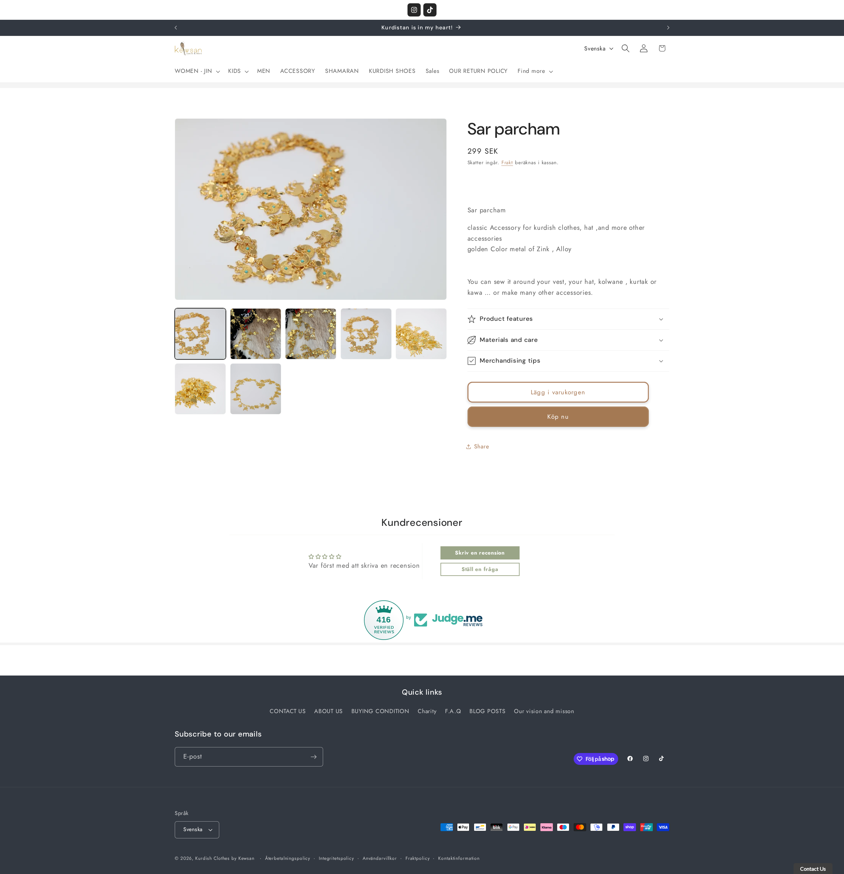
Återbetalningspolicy (288, 858)
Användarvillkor (380, 858)
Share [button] (481, 446)
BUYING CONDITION (380, 711)
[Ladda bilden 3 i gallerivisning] (310, 333)
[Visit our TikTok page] (430, 9)
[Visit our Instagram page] (414, 9)
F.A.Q (453, 711)
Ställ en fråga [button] (480, 569)
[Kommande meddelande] (668, 28)
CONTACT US (288, 711)
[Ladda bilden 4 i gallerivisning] (366, 333)
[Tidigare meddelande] (175, 28)
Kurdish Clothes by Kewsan (225, 858)
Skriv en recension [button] (480, 553)
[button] (196, 71)
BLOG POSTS (487, 711)
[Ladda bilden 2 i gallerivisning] (255, 333)
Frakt (507, 162)
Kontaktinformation (459, 858)
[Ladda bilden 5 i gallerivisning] (421, 333)
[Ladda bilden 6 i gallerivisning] (200, 388)
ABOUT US (328, 711)
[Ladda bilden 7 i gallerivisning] (255, 388)
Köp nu (558, 416)
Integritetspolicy (336, 858)
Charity (427, 711)
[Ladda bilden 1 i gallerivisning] (200, 333)
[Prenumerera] (314, 756)
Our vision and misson (544, 711)
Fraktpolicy (418, 858)
